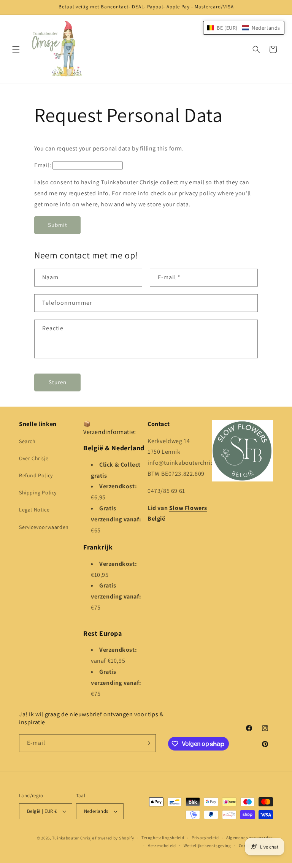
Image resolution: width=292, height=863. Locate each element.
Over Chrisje (33, 458)
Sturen (58, 382)
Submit (57, 224)
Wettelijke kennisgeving (207, 845)
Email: (42, 165)
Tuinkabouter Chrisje (73, 838)
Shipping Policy (38, 492)
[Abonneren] (147, 743)
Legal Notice (34, 509)
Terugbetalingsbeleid (162, 837)
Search (27, 441)
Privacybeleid (205, 837)
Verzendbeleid (162, 845)
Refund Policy (36, 475)
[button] (16, 49)
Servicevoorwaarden (44, 527)
